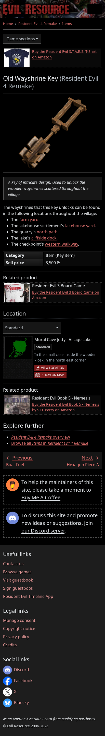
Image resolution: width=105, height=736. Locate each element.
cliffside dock (44, 238)
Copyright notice (19, 628)
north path (47, 232)
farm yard (28, 219)
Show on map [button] (53, 375)
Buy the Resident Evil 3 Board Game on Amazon (65, 295)
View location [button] (52, 368)
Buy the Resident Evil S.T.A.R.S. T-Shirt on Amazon (64, 54)
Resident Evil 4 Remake (37, 23)
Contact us (13, 563)
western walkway (61, 244)
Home (8, 23)
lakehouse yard (80, 225)
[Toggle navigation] (95, 9)
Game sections (20, 39)
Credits (10, 645)
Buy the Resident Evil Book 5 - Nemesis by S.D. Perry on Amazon (65, 407)
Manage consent (19, 620)
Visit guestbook (18, 580)
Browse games (17, 572)
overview (40, 437)
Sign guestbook (18, 588)
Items (67, 23)
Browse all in (49, 443)
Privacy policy (16, 637)
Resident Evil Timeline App (28, 596)
